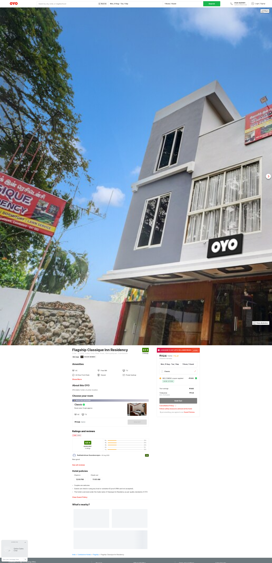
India (74, 554)
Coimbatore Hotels (84, 554)
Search (212, 4)
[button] (178, 406)
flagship (96, 554)
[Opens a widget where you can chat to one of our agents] (14, 550)
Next (268, 176)
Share (266, 11)
